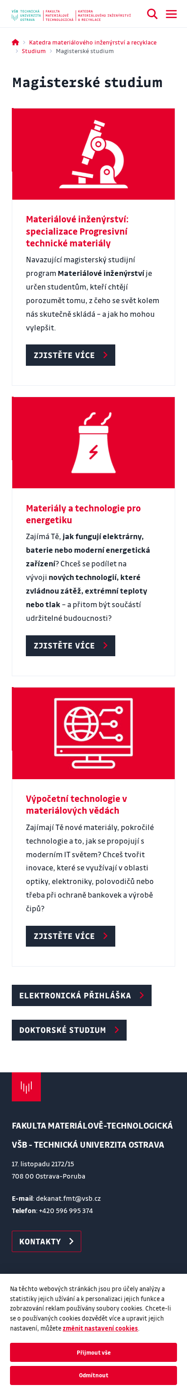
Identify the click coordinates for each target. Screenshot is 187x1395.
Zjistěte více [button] (64, 355)
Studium (34, 50)
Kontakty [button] (40, 1241)
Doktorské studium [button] (62, 1030)
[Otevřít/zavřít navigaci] (171, 14)
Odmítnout (93, 1375)
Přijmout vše (94, 1352)
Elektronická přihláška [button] (75, 995)
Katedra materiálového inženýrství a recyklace (93, 42)
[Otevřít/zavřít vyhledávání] (152, 15)
